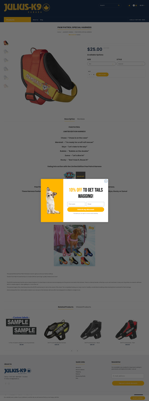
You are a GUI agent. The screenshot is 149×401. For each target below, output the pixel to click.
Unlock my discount (85, 209)
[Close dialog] (105, 181)
